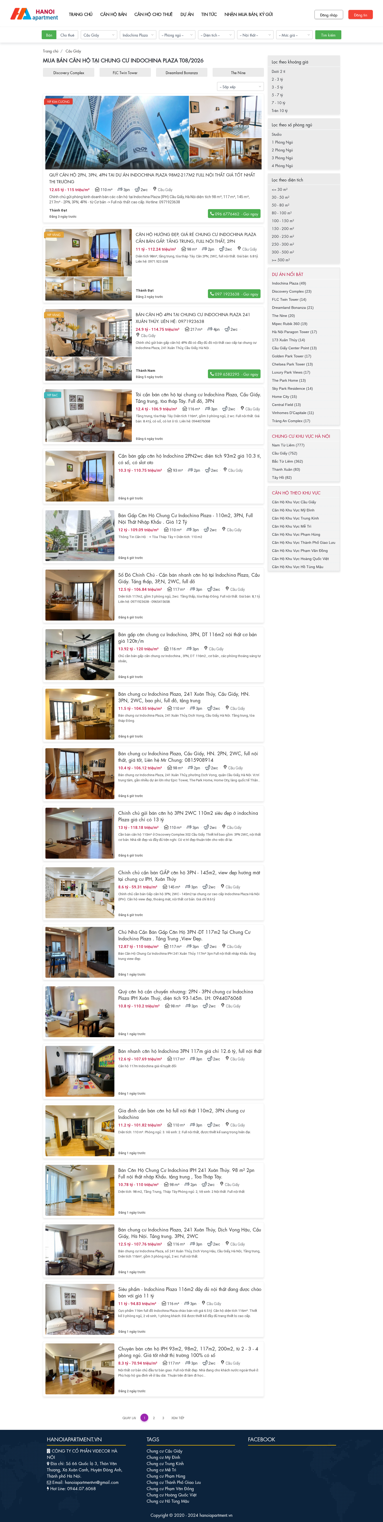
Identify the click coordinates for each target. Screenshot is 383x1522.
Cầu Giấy (73, 50)
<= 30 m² (279, 189)
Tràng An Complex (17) (291, 421)
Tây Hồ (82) (282, 477)
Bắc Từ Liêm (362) (287, 461)
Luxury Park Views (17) (291, 372)
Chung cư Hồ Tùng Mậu (168, 1500)
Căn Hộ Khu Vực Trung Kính (295, 518)
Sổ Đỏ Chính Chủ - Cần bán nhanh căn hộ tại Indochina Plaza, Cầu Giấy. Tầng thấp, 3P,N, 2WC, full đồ (189, 577)
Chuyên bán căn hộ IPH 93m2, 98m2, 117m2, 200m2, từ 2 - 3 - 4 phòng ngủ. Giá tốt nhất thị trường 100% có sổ (188, 1351)
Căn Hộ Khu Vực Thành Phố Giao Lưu (303, 542)
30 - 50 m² (280, 196)
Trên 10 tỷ (280, 110)
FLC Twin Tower (68, 72)
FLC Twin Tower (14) (289, 299)
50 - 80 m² (280, 204)
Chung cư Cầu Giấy (164, 1450)
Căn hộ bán (113, 14)
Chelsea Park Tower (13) (292, 364)
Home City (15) (284, 396)
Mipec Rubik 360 (238, 72)
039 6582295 (229, 372)
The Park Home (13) (289, 380)
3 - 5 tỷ (277, 86)
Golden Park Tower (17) (291, 356)
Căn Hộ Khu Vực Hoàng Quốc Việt (300, 559)
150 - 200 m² (283, 228)
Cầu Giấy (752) (284, 453)
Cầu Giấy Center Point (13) (294, 348)
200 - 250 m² (283, 236)
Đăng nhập (328, 14)
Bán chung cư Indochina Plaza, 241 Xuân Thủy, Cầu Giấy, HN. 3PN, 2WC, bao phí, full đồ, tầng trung (184, 696)
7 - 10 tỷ (278, 102)
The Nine (182, 72)
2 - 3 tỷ (277, 78)
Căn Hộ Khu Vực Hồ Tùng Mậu (297, 567)
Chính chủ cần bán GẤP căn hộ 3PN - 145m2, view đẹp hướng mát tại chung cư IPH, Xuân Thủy (189, 875)
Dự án (187, 14)
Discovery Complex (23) (292, 291)
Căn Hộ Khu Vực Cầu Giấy (294, 502)
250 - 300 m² (283, 243)
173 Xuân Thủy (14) (288, 340)
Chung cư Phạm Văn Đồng (170, 1488)
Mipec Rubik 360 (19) (289, 324)
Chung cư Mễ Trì (161, 1469)
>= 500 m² (281, 259)
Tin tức (209, 14)
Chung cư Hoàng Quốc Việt (171, 1494)
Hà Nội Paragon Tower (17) (294, 332)
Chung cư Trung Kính (165, 1463)
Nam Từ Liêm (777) (288, 445)
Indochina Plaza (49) (289, 283)
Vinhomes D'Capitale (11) (293, 413)
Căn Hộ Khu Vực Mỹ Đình (293, 510)
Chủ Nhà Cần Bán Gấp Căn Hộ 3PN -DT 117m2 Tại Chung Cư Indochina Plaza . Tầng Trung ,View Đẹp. (184, 934)
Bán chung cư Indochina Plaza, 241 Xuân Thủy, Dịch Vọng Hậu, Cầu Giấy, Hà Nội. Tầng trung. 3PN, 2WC (189, 1232)
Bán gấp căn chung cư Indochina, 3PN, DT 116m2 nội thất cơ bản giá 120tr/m (187, 637)
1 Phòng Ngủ (282, 141)
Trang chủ (80, 14)
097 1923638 (229, 292)
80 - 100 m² (282, 212)
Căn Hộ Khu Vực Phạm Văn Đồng (300, 550)
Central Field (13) (286, 405)
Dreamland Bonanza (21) (293, 307)
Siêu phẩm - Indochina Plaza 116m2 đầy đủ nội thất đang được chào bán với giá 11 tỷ (189, 1291)
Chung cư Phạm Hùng (166, 1475)
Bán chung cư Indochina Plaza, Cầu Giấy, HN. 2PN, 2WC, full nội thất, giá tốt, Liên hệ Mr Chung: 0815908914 (188, 756)
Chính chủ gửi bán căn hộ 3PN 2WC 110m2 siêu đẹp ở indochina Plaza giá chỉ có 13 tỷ (188, 815)
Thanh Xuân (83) (286, 469)
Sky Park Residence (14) (292, 388)
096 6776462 (229, 212)
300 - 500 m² (283, 251)
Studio (277, 134)
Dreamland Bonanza (125, 72)
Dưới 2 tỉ (278, 71)
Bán (49, 34)
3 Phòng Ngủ (282, 157)
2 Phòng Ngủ (282, 149)
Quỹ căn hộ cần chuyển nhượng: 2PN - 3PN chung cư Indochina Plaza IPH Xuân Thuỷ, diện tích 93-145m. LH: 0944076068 (185, 994)
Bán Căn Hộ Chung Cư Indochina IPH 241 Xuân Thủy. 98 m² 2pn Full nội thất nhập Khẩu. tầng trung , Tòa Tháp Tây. (186, 1172)
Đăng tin (360, 14)
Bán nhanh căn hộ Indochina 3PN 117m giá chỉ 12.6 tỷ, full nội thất (189, 1050)
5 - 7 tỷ (277, 94)
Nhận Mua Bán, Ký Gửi (249, 14)
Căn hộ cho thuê (153, 14)
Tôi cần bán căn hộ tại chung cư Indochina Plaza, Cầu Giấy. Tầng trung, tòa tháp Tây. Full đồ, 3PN (198, 397)
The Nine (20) (283, 316)
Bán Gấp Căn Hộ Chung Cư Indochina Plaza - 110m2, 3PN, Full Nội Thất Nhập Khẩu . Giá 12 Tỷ (185, 518)
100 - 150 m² (283, 220)
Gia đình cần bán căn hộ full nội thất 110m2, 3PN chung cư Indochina (181, 1113)
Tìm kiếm (328, 34)
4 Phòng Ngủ (282, 165)
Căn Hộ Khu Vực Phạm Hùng (296, 534)
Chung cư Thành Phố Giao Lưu (174, 1482)
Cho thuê (67, 34)
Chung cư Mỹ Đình (163, 1457)
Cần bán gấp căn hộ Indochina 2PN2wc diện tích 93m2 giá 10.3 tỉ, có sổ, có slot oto (189, 458)
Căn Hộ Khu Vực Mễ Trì (291, 526)
